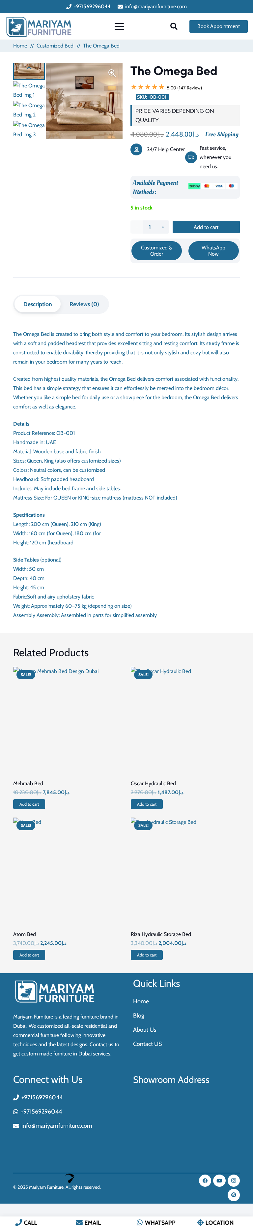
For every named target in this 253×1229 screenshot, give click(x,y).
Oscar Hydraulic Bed (153, 783)
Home (20, 46)
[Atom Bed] (67, 872)
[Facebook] (205, 1181)
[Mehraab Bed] (67, 721)
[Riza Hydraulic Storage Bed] (185, 872)
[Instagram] (234, 1181)
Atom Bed (24, 934)
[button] (119, 26)
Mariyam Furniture (46, 1187)
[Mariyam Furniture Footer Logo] (52, 991)
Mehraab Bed (28, 783)
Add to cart (206, 227)
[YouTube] (219, 1181)
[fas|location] (200, 1222)
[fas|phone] (18, 1222)
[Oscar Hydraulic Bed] (185, 721)
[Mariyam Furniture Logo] (39, 26)
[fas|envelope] (79, 1222)
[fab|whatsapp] (139, 1222)
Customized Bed (55, 46)
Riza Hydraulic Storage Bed (161, 934)
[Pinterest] (234, 1195)
